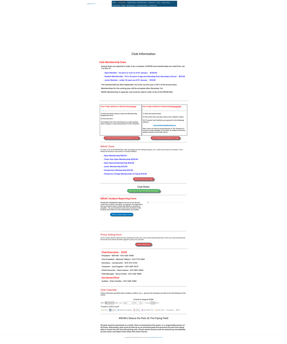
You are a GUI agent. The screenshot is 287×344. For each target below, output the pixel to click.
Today (153, 303)
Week (116, 303)
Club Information (121, 2)
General (113, 310)
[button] (122, 138)
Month (112, 303)
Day (120, 303)
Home (114, 2)
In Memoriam (151, 2)
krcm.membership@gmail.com (164, 125)
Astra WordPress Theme (155, 337)
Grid (103, 303)
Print (178, 310)
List (107, 303)
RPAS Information (141, 2)
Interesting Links (131, 5)
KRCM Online (103, 3)
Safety (123, 5)
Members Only (153, 5)
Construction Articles (142, 5)
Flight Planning (131, 2)
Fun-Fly (158, 2)
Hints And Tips (116, 5)
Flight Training (166, 2)
